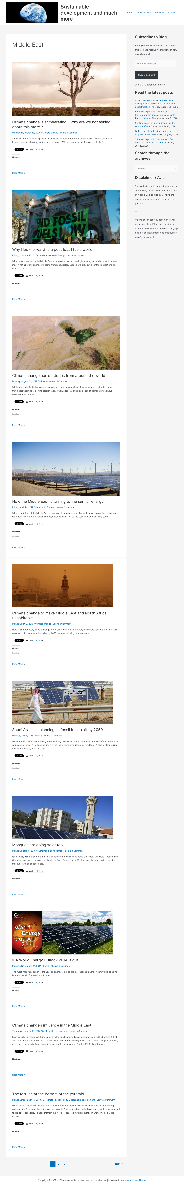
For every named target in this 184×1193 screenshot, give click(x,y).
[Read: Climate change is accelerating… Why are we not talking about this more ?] (66, 89)
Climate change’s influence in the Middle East (51, 1025)
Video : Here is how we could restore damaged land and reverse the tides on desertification (155, 103)
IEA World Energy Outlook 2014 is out (45, 960)
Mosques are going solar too (37, 845)
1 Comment (62, 381)
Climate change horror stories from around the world (58, 375)
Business (40, 255)
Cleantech (51, 255)
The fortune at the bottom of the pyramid (48, 1094)
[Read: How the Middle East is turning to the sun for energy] (66, 468)
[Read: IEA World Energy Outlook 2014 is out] (62, 932)
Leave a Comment (69, 132)
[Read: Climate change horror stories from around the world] (66, 342)
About (129, 12)
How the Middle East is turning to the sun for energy (57, 501)
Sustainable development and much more (89, 13)
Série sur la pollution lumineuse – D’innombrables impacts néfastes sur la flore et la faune (155, 114)
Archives (159, 12)
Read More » (18, 173)
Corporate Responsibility (55, 1099)
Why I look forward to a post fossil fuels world (52, 249)
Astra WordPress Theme (133, 1180)
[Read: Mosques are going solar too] (62, 817)
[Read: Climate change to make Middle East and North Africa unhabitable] (62, 585)
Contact (172, 12)
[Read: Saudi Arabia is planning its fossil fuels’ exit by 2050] (62, 702)
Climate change (50, 132)
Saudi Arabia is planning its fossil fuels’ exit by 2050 (57, 729)
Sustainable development (50, 850)
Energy (61, 255)
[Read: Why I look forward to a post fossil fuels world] (66, 216)
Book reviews (144, 12)
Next (119, 1163)
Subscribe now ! (146, 75)
